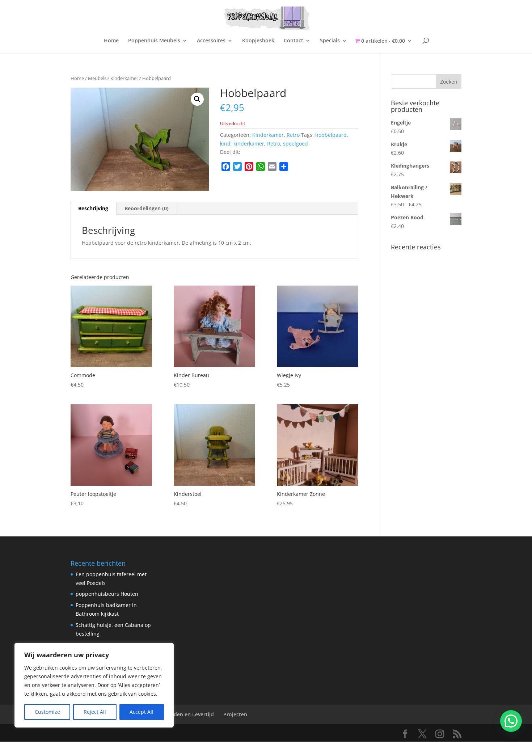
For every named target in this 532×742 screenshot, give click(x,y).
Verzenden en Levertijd (185, 714)
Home (111, 41)
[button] (197, 99)
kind (225, 143)
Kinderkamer (124, 78)
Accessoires (211, 41)
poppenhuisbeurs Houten (107, 593)
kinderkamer (248, 143)
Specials (330, 41)
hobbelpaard (331, 134)
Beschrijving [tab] (93, 208)
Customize (47, 711)
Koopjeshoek (258, 41)
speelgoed (295, 143)
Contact (293, 41)
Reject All (95, 711)
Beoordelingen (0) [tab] (146, 208)
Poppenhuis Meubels (154, 41)
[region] (94, 685)
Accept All (141, 711)
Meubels (97, 78)
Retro (293, 134)
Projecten (235, 714)
